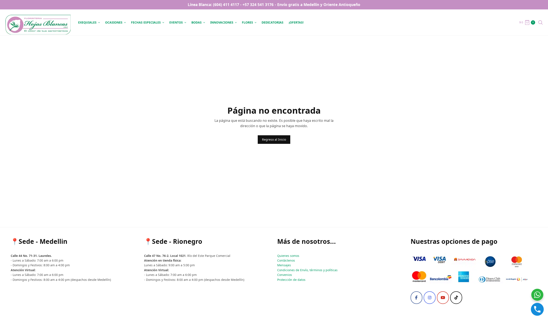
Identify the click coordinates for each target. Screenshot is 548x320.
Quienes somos (288, 256)
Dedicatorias (272, 22)
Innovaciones (221, 22)
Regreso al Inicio (274, 139)
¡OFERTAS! (296, 22)
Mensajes (284, 265)
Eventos (176, 22)
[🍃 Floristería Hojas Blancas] (38, 22)
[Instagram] (430, 297)
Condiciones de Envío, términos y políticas (307, 270)
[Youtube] (443, 297)
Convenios (284, 275)
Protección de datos (291, 280)
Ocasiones (113, 22)
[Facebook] (417, 297)
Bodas (196, 22)
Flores (247, 22)
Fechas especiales (146, 22)
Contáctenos (286, 260)
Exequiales (87, 22)
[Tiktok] (456, 297)
